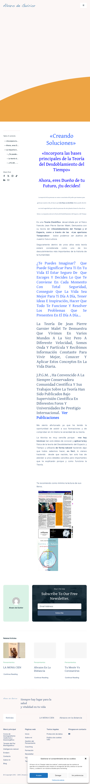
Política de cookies (58, 780)
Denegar (58, 775)
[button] (86, 759)
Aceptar (39, 775)
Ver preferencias (77, 775)
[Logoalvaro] (19, 4)
